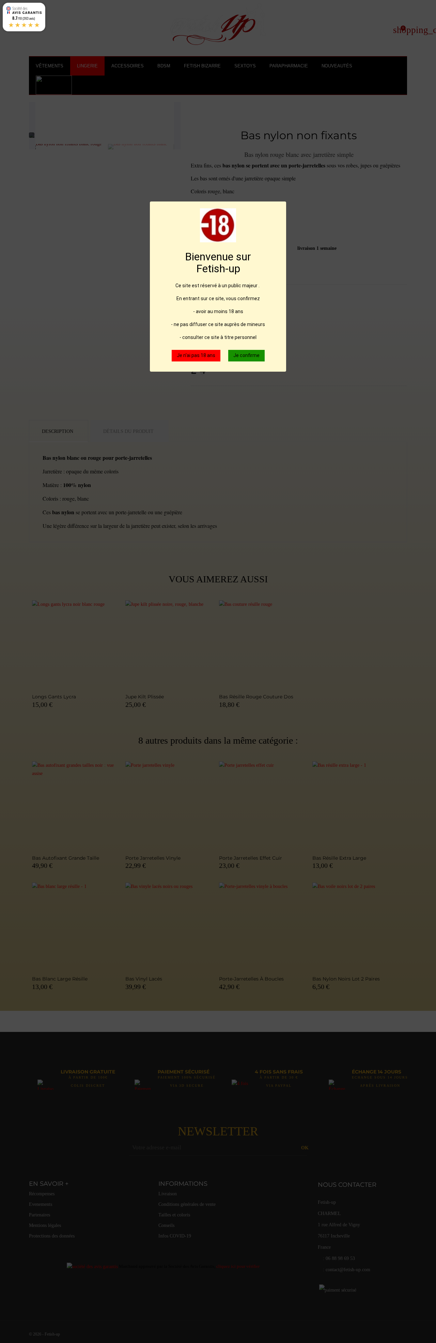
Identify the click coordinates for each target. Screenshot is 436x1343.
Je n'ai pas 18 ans (196, 355)
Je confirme (246, 355)
